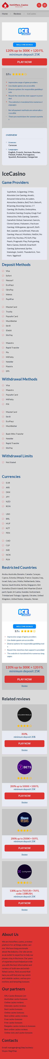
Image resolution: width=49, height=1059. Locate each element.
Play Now (24, 62)
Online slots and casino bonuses (18, 1032)
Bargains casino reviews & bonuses (19, 1026)
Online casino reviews (14, 1002)
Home (5, 13)
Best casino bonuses (13, 1009)
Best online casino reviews (16, 1016)
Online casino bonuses (14, 1012)
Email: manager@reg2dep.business (17, 1047)
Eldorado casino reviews (15, 1005)
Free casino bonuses (13, 1019)
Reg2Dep (12, 1051)
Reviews (17, 13)
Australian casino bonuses (15, 999)
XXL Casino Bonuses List (15, 995)
